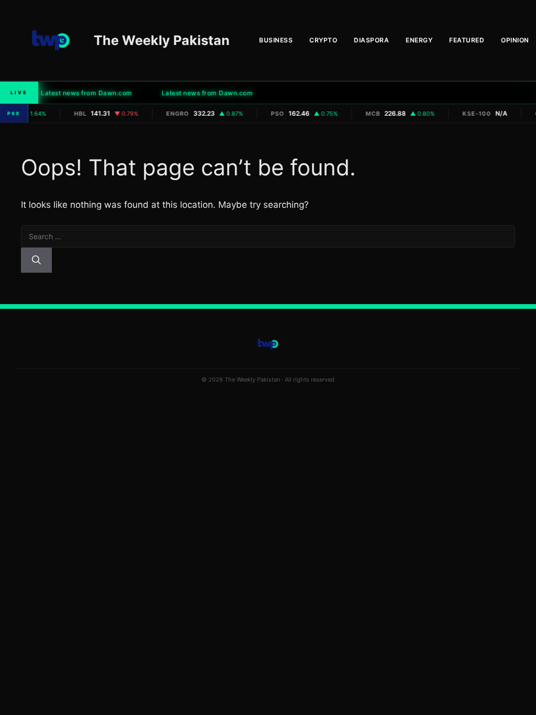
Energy (419, 40)
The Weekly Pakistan (162, 40)
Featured (466, 40)
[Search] (36, 260)
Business (276, 40)
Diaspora (371, 40)
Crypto (323, 40)
